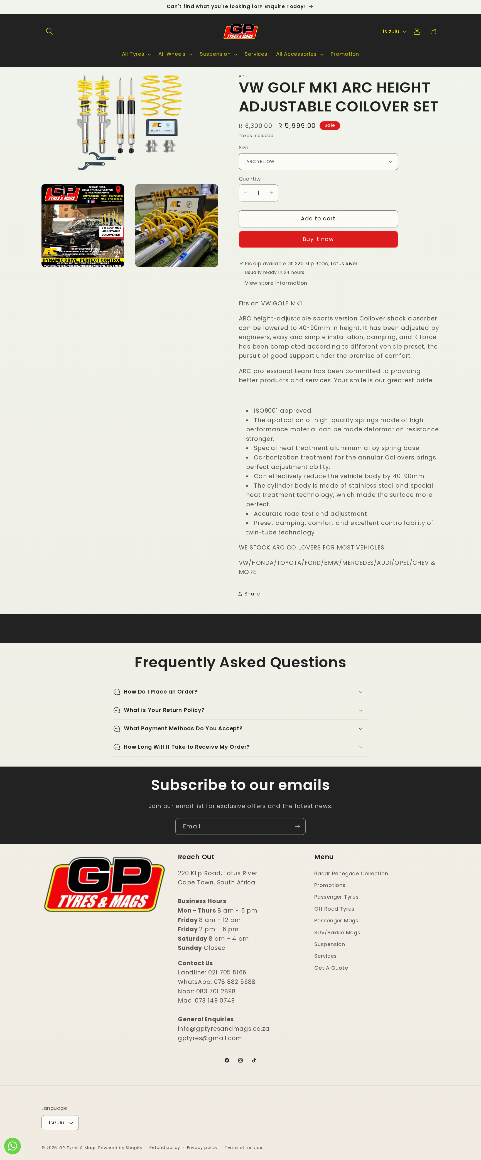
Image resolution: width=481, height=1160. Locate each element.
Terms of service (243, 1147)
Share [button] (252, 593)
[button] (49, 31)
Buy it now (318, 239)
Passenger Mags (336, 920)
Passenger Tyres (336, 896)
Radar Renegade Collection (351, 873)
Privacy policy (202, 1147)
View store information (276, 282)
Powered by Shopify (120, 1148)
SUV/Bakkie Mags (337, 932)
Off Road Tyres (334, 908)
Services (325, 955)
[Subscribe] (297, 826)
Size (244, 148)
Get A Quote (331, 967)
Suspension (329, 944)
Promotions (330, 885)
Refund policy (164, 1147)
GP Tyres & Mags (78, 1148)
